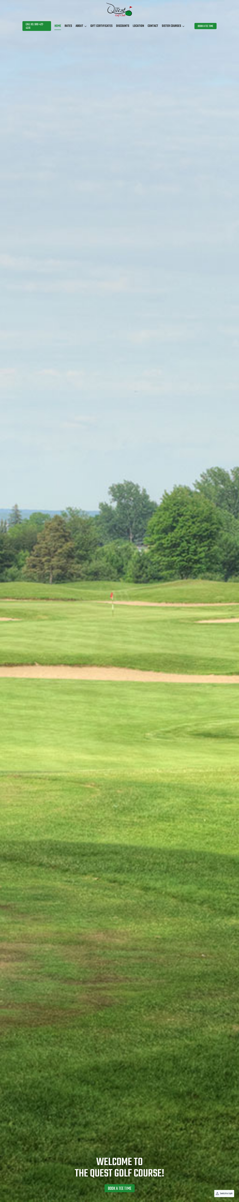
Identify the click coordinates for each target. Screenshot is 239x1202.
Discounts (122, 25)
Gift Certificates (101, 25)
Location (138, 25)
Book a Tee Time (205, 26)
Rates (68, 25)
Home (57, 25)
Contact (153, 25)
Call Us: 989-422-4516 (35, 26)
